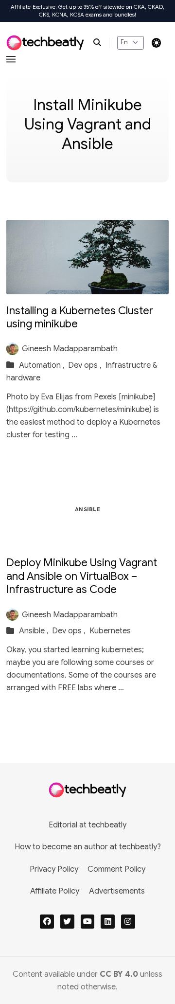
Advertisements (117, 891)
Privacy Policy (54, 869)
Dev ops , (86, 365)
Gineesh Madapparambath (70, 349)
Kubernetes (110, 631)
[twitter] (67, 921)
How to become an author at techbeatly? (88, 847)
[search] (101, 42)
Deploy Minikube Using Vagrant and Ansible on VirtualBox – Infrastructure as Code (81, 576)
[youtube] (88, 921)
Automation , (43, 365)
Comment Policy (116, 869)
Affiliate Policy (54, 891)
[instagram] (128, 921)
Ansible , (35, 631)
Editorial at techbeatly (87, 825)
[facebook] (47, 921)
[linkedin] (108, 921)
